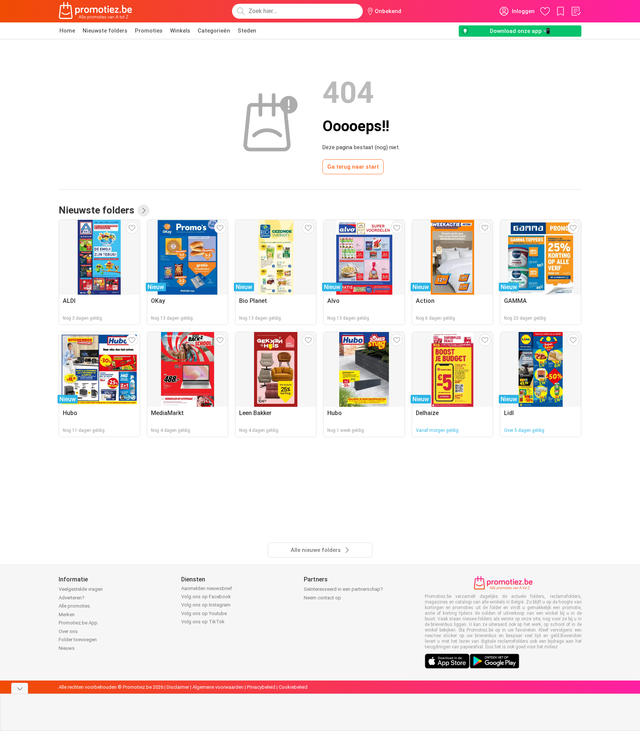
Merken (67, 614)
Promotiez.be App (78, 623)
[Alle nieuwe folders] (143, 210)
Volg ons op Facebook (206, 596)
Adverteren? (71, 598)
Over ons (68, 631)
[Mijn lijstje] (576, 11)
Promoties (149, 30)
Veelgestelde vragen (81, 589)
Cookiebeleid (293, 687)
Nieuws (67, 648)
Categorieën (214, 30)
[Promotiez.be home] (96, 11)
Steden (247, 30)
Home (67, 30)
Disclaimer (178, 687)
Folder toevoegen (78, 639)
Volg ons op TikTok (203, 621)
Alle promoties (74, 606)
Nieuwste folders (105, 30)
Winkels (180, 30)
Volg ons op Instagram (206, 605)
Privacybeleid (261, 687)
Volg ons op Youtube (204, 613)
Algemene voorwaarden (218, 687)
